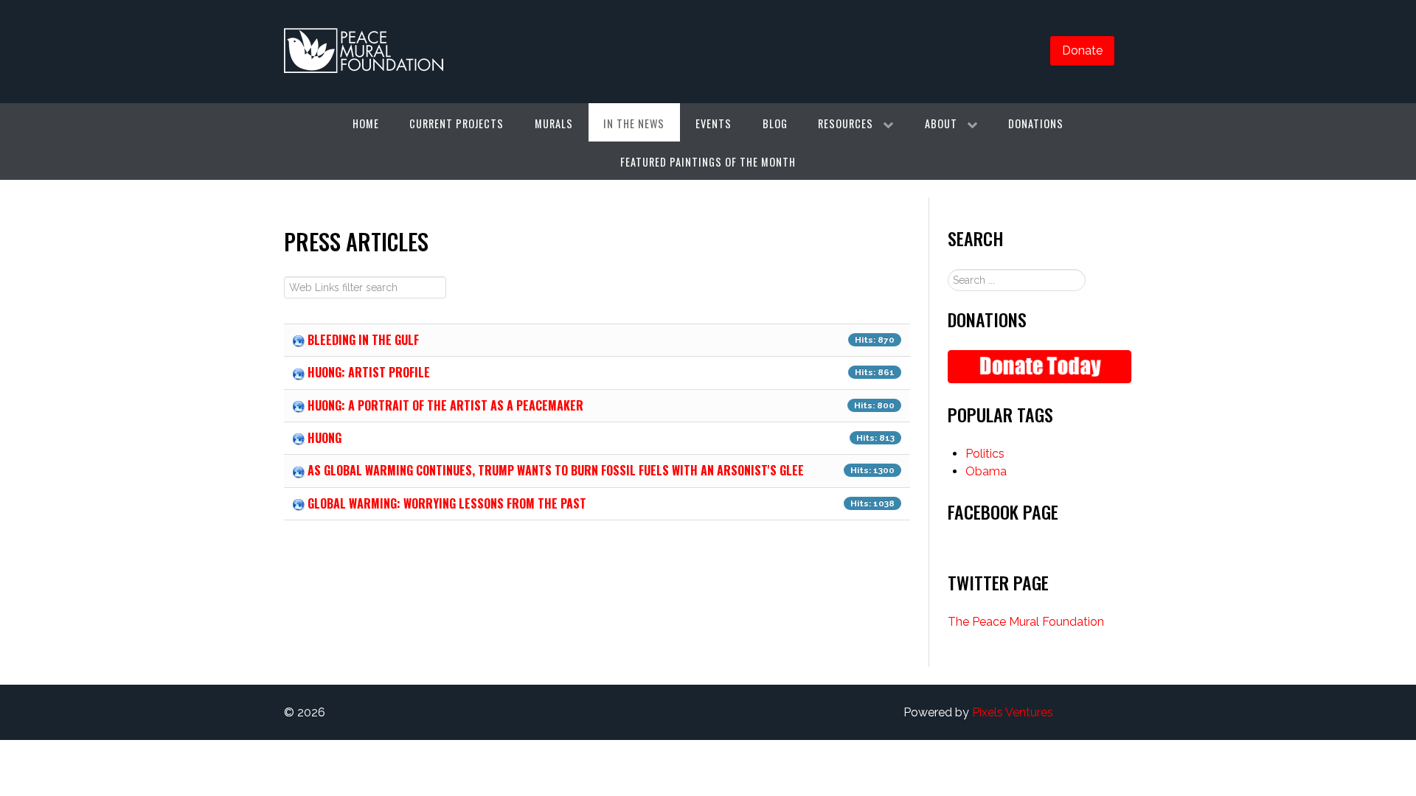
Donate (1082, 50)
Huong (324, 438)
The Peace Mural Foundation (1026, 622)
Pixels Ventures (1012, 712)
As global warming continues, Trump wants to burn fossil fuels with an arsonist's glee (556, 470)
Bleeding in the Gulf (363, 340)
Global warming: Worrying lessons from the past (447, 503)
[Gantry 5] (364, 51)
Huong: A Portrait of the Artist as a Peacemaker (445, 405)
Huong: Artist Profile (369, 372)
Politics (984, 454)
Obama (986, 471)
